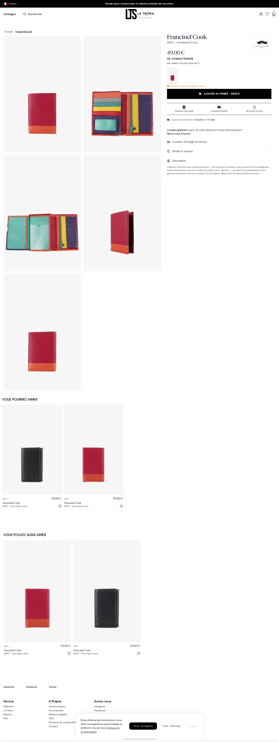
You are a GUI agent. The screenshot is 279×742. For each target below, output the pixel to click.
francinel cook (24, 32)
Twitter (53, 686)
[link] (32, 450)
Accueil (9, 32)
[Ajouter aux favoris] (59, 506)
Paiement (8, 706)
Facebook (31, 686)
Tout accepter (143, 726)
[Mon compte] (261, 14)
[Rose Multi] (172, 75)
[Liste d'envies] (267, 14)
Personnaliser (192, 726)
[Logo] (139, 14)
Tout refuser (171, 726)
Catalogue (9, 14)
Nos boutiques (57, 706)
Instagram (8, 686)
